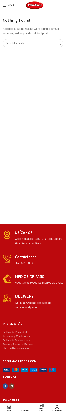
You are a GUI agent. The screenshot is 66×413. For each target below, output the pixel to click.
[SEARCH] (59, 43)
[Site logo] (34, 5)
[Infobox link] (33, 238)
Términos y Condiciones (16, 336)
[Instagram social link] (11, 386)
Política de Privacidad (15, 332)
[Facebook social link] (5, 386)
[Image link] (29, 369)
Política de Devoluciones (16, 340)
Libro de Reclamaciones (16, 348)
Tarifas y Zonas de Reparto (18, 344)
